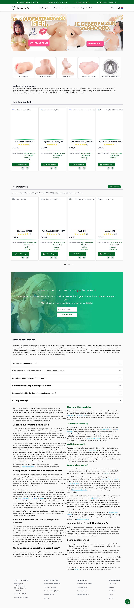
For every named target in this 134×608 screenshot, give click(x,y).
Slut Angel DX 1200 (24, 231)
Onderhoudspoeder (73, 483)
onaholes (70, 415)
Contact (89, 8)
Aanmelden (67, 315)
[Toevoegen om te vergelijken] (27, 168)
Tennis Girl (82, 231)
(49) (30, 234)
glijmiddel (94, 498)
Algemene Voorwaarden (84, 584)
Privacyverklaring (82, 591)
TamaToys (112, 591)
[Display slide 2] (69, 264)
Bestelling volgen (82, 587)
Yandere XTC (110, 231)
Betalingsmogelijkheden (51, 591)
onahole (106, 473)
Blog (82, 8)
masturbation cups (81, 415)
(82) (115, 234)
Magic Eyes (21, 499)
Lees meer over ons (28, 466)
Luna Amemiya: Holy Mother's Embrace (81, 142)
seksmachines (92, 450)
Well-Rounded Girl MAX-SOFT (53, 231)
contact (76, 569)
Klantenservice (49, 594)
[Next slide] (73, 264)
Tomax (41, 499)
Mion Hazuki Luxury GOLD (25, 142)
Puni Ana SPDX (106, 429)
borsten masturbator (93, 438)
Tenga (27, 499)
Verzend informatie (50, 587)
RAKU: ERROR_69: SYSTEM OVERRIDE (110, 142)
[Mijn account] (115, 8)
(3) (30, 145)
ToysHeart (112, 587)
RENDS (111, 598)
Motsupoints (75, 8)
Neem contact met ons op (52, 584)
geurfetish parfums (83, 519)
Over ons (57, 8)
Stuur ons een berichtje (79, 490)
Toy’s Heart (33, 499)
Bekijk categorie (114, 186)
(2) (87, 145)
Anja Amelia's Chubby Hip (53, 142)
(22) (87, 234)
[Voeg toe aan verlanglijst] (23, 168)
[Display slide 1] (65, 264)
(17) (59, 234)
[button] (65, 49)
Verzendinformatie (83, 594)
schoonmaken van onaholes (110, 479)
